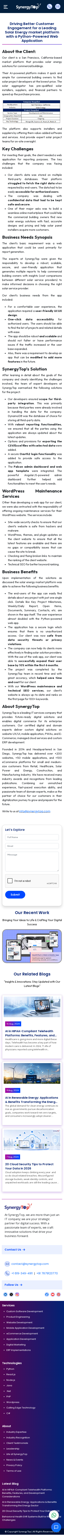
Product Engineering (18, 1317)
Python (10, 1369)
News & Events (14, 1459)
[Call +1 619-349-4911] (50, 6)
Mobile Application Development (25, 1328)
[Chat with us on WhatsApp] (54, 1515)
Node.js (10, 1380)
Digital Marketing (16, 1344)
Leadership (12, 1448)
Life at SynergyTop (16, 1454)
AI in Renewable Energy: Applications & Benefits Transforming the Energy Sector (31, 1100)
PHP (8, 1396)
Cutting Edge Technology (20, 1407)
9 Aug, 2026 (13, 1090)
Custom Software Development (24, 1311)
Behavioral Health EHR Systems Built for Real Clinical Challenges (31, 1518)
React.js (10, 1374)
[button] (57, 946)
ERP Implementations (18, 1350)
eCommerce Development (22, 1333)
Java (9, 1385)
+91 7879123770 (47, 1273)
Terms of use (13, 1471)
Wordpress (12, 1402)
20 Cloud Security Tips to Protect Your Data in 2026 (29, 1166)
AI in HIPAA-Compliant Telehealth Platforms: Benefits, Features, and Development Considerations (30, 1033)
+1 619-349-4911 (22, 1273)
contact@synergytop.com (30, 1264)
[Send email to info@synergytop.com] (57, 6)
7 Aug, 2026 (13, 1157)
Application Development (21, 1339)
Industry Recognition (18, 1437)
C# (8, 1413)
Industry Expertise (16, 1432)
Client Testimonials (17, 1443)
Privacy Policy (14, 1465)
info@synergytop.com (34, 811)
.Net (8, 1391)
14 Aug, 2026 (13, 1023)
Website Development (19, 1322)
